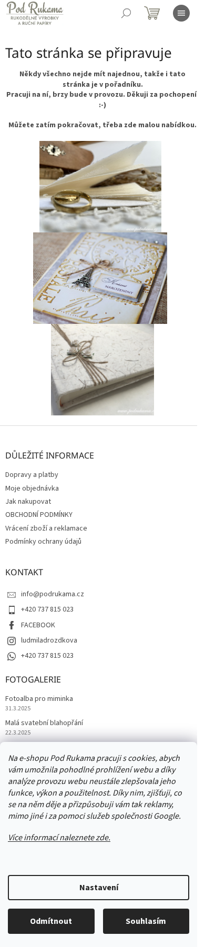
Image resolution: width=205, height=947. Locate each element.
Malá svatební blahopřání (44, 723)
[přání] (100, 277)
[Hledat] (126, 13)
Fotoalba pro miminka (39, 699)
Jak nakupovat (28, 501)
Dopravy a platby (31, 475)
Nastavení (98, 887)
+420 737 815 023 (47, 609)
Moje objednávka (32, 488)
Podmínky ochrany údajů (43, 541)
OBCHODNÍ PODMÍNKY (39, 515)
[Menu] (181, 13)
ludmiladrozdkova (49, 640)
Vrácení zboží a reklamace (46, 528)
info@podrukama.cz (52, 594)
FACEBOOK (38, 625)
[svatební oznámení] (100, 186)
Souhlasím (146, 921)
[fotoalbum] (102, 369)
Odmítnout (51, 921)
